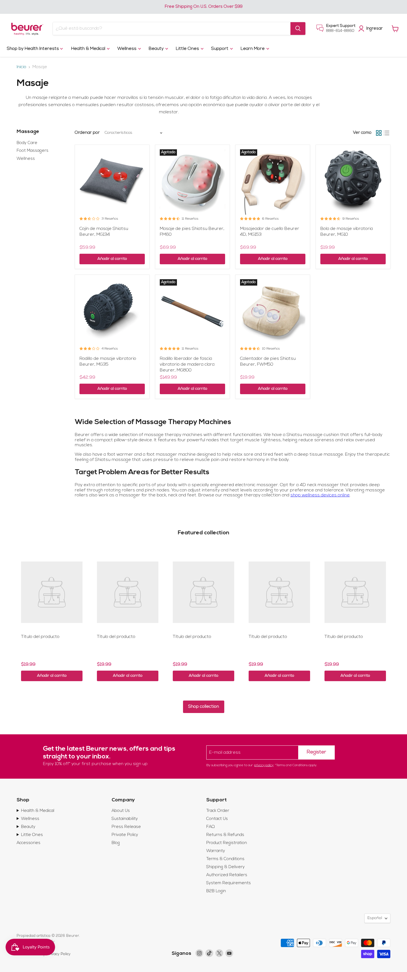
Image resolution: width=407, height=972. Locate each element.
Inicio (21, 67)
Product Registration (226, 843)
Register (316, 752)
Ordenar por (87, 133)
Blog (116, 843)
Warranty (215, 851)
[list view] (386, 133)
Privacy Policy (59, 954)
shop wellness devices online (320, 495)
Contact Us (217, 819)
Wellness (127, 49)
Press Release (126, 827)
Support (220, 49)
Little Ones (188, 49)
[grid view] (379, 133)
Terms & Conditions (225, 859)
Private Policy (125, 835)
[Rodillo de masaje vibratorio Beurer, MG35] (112, 312)
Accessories (28, 843)
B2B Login (216, 891)
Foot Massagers (32, 151)
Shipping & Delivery (225, 867)
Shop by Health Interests (33, 49)
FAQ (210, 827)
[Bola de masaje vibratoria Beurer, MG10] (353, 182)
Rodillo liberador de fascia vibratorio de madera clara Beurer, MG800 (187, 365)
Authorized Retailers (226, 875)
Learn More (253, 49)
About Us (121, 811)
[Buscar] (297, 28)
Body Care (27, 143)
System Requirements (228, 883)
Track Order (217, 811)
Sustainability (125, 819)
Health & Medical (88, 49)
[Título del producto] (52, 592)
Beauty (157, 49)
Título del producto (40, 637)
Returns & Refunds (225, 835)
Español (374, 918)
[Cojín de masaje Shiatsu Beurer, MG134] (112, 182)
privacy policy (264, 765)
